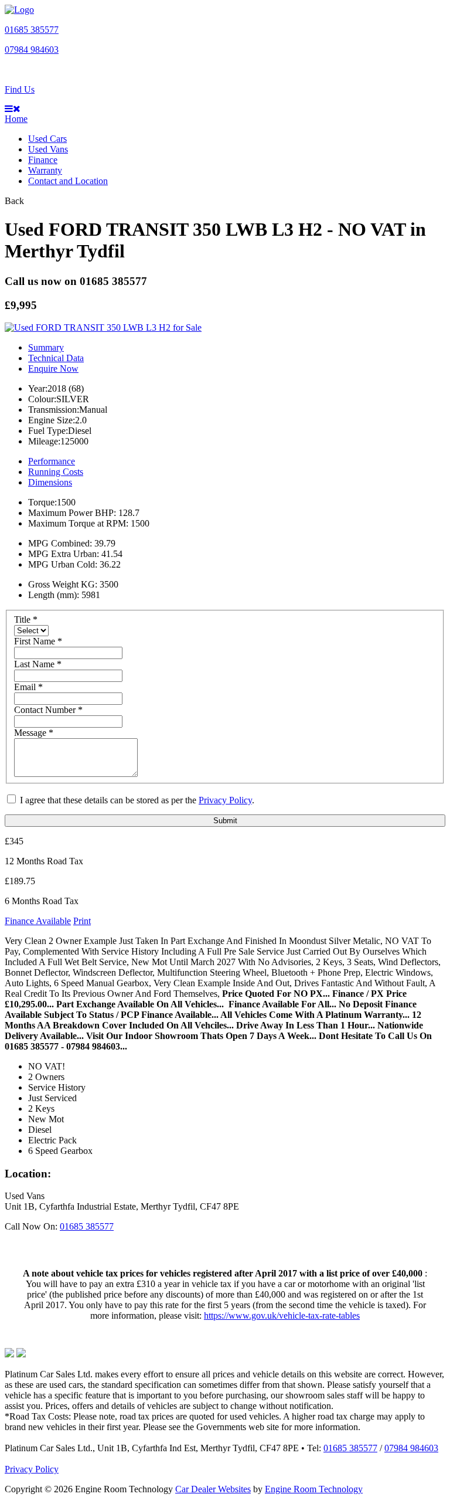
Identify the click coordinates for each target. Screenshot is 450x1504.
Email (28, 687)
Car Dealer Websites (213, 1489)
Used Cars (47, 139)
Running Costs (55, 472)
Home (16, 119)
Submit (225, 820)
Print (82, 921)
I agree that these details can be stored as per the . (136, 800)
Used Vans (48, 149)
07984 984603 (32, 50)
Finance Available (38, 921)
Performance (51, 461)
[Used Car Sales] (19, 10)
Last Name (38, 664)
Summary (46, 347)
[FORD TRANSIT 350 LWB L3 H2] (103, 327)
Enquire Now (53, 369)
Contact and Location (68, 181)
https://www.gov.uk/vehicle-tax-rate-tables (282, 1315)
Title (26, 619)
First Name (38, 641)
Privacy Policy (225, 800)
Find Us (20, 89)
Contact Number (48, 710)
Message (33, 733)
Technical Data (56, 358)
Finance (42, 160)
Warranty (45, 170)
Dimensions (50, 482)
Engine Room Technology (314, 1489)
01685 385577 (32, 30)
